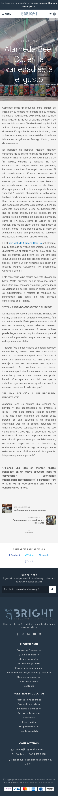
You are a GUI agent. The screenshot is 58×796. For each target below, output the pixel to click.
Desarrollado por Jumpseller (39, 782)
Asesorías (29, 718)
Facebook (15, 555)
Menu (7, 14)
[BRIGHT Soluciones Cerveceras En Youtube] (34, 634)
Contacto (29, 686)
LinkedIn (45, 555)
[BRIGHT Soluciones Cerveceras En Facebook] (18, 634)
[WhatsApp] (28, 634)
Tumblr (29, 561)
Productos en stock (29, 704)
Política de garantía (29, 664)
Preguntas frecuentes (29, 650)
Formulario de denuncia (29, 668)
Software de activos (29, 713)
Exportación (29, 722)
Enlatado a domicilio (29, 709)
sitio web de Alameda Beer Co (25, 243)
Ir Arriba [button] (29, 533)
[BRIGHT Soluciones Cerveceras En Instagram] (23, 634)
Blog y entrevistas (29, 726)
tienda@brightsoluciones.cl (30, 749)
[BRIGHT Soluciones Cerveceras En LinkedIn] (40, 634)
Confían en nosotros (29, 677)
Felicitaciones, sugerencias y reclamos (29, 672)
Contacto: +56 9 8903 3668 (30, 754)
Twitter (30, 555)
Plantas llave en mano (29, 700)
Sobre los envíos (29, 659)
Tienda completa (29, 731)
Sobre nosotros (29, 681)
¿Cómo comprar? (29, 655)
